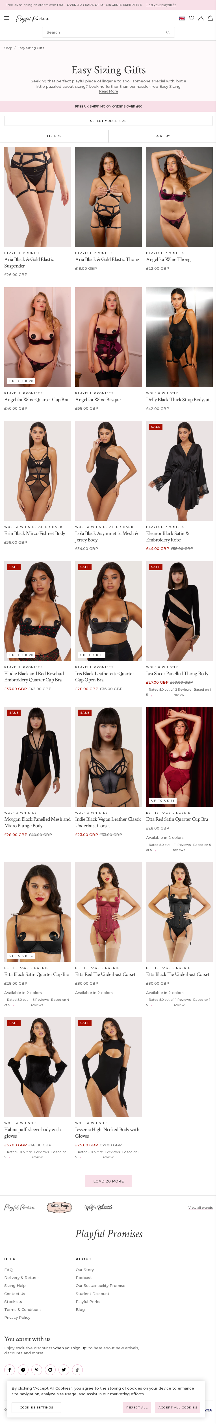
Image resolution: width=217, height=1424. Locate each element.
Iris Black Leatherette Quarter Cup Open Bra (104, 677)
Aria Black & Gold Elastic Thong (107, 259)
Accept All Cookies (178, 1407)
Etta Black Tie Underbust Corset (178, 974)
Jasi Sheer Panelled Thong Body (177, 673)
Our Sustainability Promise (100, 1285)
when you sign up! (70, 1348)
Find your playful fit (161, 5)
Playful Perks (88, 1301)
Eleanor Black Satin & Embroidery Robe (167, 536)
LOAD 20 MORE (108, 1181)
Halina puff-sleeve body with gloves (32, 1133)
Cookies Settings (36, 1407)
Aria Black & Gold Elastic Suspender (29, 262)
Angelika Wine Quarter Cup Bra (36, 399)
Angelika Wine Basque (97, 399)
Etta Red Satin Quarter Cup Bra (177, 819)
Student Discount (92, 1293)
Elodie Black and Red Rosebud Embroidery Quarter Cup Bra (34, 677)
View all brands (200, 1208)
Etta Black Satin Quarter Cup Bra (36, 974)
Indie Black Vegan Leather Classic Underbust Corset (108, 822)
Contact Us (14, 1293)
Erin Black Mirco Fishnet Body (34, 533)
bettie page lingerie (168, 813)
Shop (8, 48)
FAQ (8, 1269)
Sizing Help (15, 1285)
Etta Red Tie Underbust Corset (105, 974)
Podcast (84, 1277)
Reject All (137, 1407)
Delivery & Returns (22, 1277)
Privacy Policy (17, 1317)
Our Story (85, 1269)
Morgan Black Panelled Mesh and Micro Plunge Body (37, 822)
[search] (108, 32)
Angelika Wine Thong (168, 259)
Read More (108, 91)
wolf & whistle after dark (33, 527)
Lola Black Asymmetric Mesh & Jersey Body (106, 536)
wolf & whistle (162, 393)
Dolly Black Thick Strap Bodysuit (178, 399)
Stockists (13, 1301)
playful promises (23, 253)
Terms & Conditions (23, 1309)
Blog (80, 1309)
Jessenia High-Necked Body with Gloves (107, 1133)
